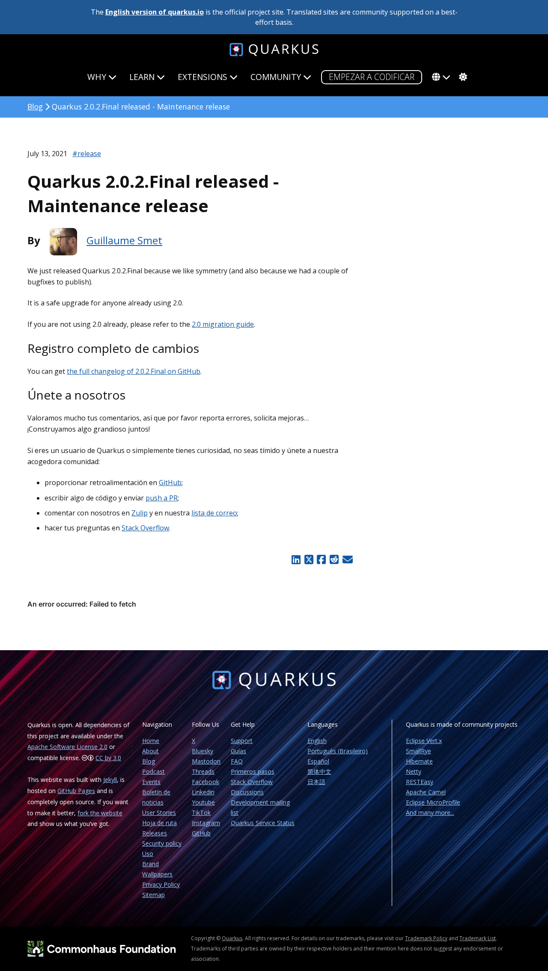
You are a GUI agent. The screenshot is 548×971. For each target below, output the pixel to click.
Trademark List (477, 938)
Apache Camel (426, 792)
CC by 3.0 (108, 758)
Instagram (206, 823)
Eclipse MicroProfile (433, 802)
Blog (35, 106)
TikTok (201, 812)
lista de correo (214, 513)
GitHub (170, 482)
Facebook (205, 782)
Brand (150, 864)
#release (86, 153)
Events (151, 782)
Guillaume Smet (124, 240)
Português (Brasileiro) (337, 751)
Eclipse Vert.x (424, 741)
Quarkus (232, 938)
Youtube (203, 802)
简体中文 (319, 771)
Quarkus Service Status (263, 823)
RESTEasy (419, 782)
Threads (203, 771)
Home (150, 741)
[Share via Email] (346, 559)
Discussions (247, 792)
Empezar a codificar (371, 77)
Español (318, 761)
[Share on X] (308, 559)
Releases (154, 833)
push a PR (162, 498)
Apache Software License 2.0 (67, 747)
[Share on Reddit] (334, 559)
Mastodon (206, 761)
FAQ (237, 761)
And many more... (430, 812)
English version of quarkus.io (154, 12)
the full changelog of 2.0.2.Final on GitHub (133, 371)
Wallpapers (157, 874)
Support (242, 741)
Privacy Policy (161, 884)
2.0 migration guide (223, 324)
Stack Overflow (145, 528)
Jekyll (110, 780)
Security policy (162, 843)
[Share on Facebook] (321, 559)
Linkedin (203, 792)
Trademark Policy (426, 938)
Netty (413, 771)
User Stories (159, 812)
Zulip (139, 513)
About (150, 751)
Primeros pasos (252, 771)
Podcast (153, 771)
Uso (147, 854)
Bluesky (202, 751)
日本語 (316, 782)
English (317, 741)
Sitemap (153, 895)
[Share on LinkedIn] (295, 559)
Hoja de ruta (159, 823)
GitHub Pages (76, 791)
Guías (238, 751)
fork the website (99, 813)
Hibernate (419, 761)
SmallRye (418, 751)
